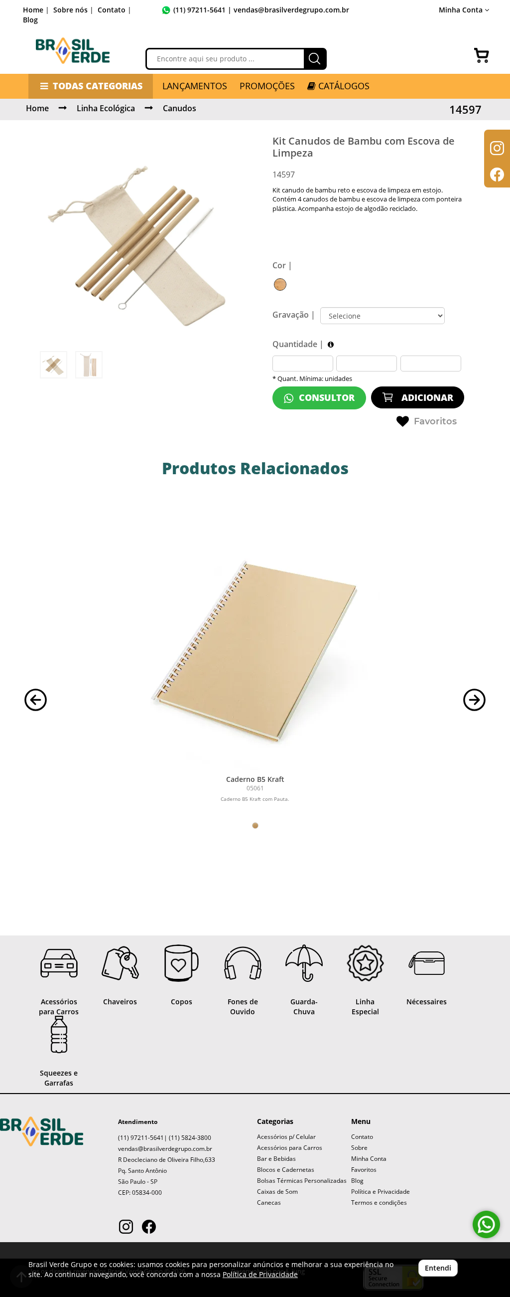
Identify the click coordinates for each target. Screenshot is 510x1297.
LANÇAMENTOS (194, 86)
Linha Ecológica (106, 108)
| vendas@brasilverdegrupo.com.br (287, 9)
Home (33, 9)
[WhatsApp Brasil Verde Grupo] (486, 1224)
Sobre (359, 1147)
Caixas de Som (277, 1191)
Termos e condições (379, 1202)
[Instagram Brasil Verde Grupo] (126, 1228)
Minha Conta (368, 1158)
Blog (30, 19)
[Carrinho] (481, 55)
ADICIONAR (426, 397)
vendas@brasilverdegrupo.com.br (165, 1148)
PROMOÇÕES (267, 86)
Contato (112, 9)
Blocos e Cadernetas (285, 1169)
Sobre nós (70, 9)
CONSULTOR (325, 397)
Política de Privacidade (260, 1274)
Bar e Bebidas (276, 1158)
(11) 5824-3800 (190, 1137)
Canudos (179, 108)
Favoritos (435, 421)
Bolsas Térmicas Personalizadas (302, 1180)
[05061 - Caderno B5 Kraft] (255, 645)
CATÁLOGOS (343, 86)
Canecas (269, 1202)
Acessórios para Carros (289, 1147)
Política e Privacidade (380, 1191)
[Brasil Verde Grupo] (73, 50)
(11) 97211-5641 (199, 9)
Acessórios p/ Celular (286, 1136)
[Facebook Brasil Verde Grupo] (149, 1228)
